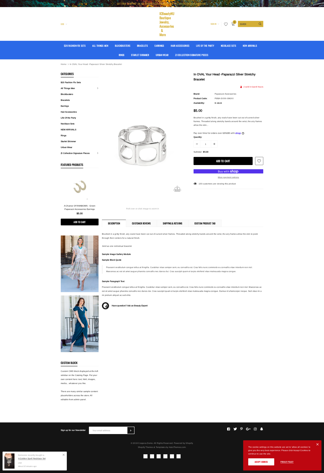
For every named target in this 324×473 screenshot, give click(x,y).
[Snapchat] (261, 429)
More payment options (228, 177)
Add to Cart (80, 222)
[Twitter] (235, 429)
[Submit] (130, 430)
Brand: (197, 94)
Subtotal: (198, 152)
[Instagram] (255, 429)
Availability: (199, 103)
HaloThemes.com (177, 447)
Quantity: (198, 137)
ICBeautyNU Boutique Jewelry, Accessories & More (162, 24)
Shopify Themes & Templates (152, 447)
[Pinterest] (241, 429)
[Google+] (248, 429)
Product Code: (200, 98)
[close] (312, 3)
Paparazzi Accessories (225, 94)
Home (63, 64)
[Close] (63, 454)
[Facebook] (228, 429)
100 (200, 184)
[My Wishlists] (225, 24)
